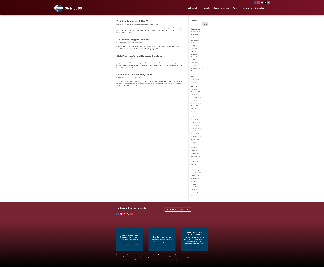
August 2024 (195, 139)
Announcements (195, 32)
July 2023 (193, 164)
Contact (261, 8)
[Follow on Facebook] (255, 2)
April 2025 (194, 117)
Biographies (194, 34)
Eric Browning (122, 24)
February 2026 (195, 92)
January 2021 (195, 189)
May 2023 (194, 167)
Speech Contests (196, 79)
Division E (194, 57)
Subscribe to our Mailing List (177, 209)
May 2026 (194, 89)
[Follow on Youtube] (262, 2)
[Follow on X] (265, 2)
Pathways (194, 71)
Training (155, 24)
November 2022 (196, 173)
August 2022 (195, 181)
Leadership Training (147, 24)
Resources (221, 8)
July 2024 (193, 142)
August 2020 (195, 192)
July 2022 (193, 184)
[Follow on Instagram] (258, 2)
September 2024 (196, 136)
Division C (194, 51)
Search (205, 24)
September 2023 (196, 162)
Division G (194, 62)
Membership (242, 8)
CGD (192, 37)
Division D (194, 54)
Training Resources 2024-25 (132, 21)
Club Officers (137, 24)
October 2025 (195, 100)
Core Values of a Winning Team (134, 74)
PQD (192, 73)
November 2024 (196, 131)
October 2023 (195, 159)
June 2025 (194, 111)
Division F (194, 59)
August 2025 (195, 106)
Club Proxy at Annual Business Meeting (139, 56)
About (192, 8)
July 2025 (193, 108)
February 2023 (195, 170)
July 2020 (193, 195)
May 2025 (194, 114)
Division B (194, 48)
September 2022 (196, 178)
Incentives (194, 65)
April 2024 (194, 150)
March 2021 (194, 187)
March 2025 (194, 120)
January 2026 (195, 94)
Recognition (194, 76)
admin (119, 59)
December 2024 (196, 128)
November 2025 (196, 97)
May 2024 (194, 148)
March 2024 (194, 153)
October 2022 (195, 175)
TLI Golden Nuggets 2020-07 (132, 39)
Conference (194, 43)
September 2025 (196, 103)
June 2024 (194, 145)
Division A (194, 45)
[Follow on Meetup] (268, 2)
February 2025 (195, 122)
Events (206, 8)
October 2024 (195, 134)
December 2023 (196, 156)
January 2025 (195, 125)
